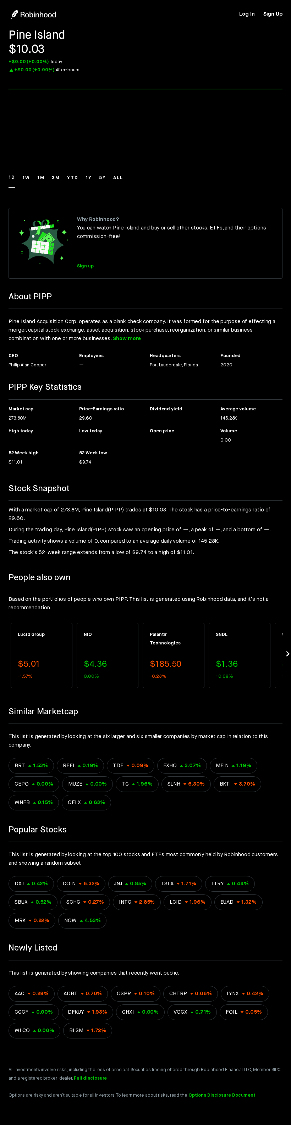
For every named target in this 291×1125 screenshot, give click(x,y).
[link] (247, 14)
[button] (12, 181)
